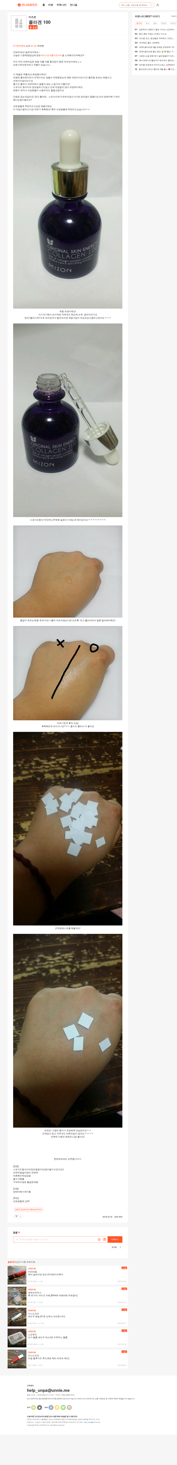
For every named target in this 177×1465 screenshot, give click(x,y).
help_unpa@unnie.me (92, 1422)
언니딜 (73, 4)
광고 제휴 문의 (72, 1416)
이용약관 (30, 1416)
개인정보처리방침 (41, 1416)
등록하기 (115, 1239)
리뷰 (50, 4)
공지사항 (52, 1416)
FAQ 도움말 (61, 1416)
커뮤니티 (62, 4)
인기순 (114, 1247)
